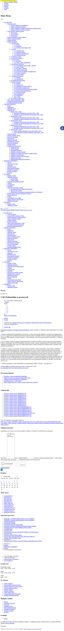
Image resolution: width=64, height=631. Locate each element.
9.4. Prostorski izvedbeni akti (21, 88)
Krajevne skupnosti (12, 137)
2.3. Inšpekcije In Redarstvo (21, 53)
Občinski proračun (12, 140)
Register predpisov (12, 41)
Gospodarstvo (11, 184)
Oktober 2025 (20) (9, 510)
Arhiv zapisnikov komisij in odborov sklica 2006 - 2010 (28, 132)
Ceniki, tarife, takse (9, 592)
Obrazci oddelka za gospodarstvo (19, 25)
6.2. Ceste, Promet (19, 67)
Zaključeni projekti (12, 205)
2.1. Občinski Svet (19, 50)
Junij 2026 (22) (8, 499)
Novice (9, 162)
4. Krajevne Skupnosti (16, 58)
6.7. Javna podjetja (19, 74)
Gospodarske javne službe (14, 198)
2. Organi (13, 49)
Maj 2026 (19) (8, 500)
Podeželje (9, 186)
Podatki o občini (11, 175)
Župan (9, 105)
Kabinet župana (15, 149)
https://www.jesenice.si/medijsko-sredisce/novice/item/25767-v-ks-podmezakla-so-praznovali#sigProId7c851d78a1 (31, 421)
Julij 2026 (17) (8, 497)
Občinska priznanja (12, 177)
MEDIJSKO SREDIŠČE (10, 161)
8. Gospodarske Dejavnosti (18, 80)
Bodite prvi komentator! (10, 315)
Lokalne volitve (11, 144)
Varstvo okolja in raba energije (15, 199)
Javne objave (14, 35)
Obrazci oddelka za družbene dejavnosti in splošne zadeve (26, 28)
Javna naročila (14, 34)
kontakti (6, 3)
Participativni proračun (13, 141)
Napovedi (9, 165)
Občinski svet (10, 110)
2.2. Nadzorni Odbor (19, 52)
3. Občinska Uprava (16, 56)
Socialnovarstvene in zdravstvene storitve (21, 189)
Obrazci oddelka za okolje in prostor (20, 30)
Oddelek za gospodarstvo (17, 155)
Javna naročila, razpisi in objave (15, 31)
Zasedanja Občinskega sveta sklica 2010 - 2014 (26, 126)
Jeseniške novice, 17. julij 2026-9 (13, 380)
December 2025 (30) (9, 507)
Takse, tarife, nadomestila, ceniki (15, 99)
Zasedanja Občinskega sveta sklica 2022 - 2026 (26, 113)
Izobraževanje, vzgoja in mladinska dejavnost (19, 193)
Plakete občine (14, 180)
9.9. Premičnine (18, 95)
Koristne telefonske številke (14, 102)
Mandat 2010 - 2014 (16, 125)
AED (5, 9)
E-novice (9, 172)
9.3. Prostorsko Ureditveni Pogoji (23, 86)
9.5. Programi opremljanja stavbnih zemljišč (25, 89)
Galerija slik (7, 327)
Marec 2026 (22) (8, 503)
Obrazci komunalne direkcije (18, 27)
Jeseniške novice (11, 166)
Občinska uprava (11, 108)
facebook (6, 5)
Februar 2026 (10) (9, 504)
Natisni (6, 318)
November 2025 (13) (9, 509)
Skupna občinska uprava (13, 135)
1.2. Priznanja (17, 46)
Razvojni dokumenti (12, 143)
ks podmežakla (4, 368)
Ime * (16, 458)
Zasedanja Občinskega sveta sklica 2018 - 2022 (26, 117)
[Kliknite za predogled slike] (15, 330)
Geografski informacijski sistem (15, 101)
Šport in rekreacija (12, 195)
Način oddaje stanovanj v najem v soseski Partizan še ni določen (21, 382)
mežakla (20, 368)
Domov (6, 545)
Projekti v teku (11, 204)
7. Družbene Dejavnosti (17, 76)
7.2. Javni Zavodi (18, 79)
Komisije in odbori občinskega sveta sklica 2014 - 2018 (28, 123)
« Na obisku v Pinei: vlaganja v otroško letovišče (14, 423)
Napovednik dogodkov (13, 168)
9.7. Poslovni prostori (19, 92)
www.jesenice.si (8, 560)
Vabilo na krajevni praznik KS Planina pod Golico (17, 378)
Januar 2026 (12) (8, 506)
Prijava (6, 618)
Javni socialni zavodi (16, 190)
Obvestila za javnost (12, 163)
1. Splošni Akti (14, 43)
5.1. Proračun (17, 61)
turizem (6, 6)
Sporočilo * (4, 458)
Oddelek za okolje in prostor (18, 152)
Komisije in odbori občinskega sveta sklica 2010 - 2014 (28, 128)
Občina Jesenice (15, 147)
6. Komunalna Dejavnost (17, 64)
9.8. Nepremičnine (19, 94)
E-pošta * (36, 458)
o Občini (6, 8)
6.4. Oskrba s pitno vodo (20, 70)
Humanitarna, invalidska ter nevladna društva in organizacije (26, 192)
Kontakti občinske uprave (14, 146)
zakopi (24, 368)
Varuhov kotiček (11, 40)
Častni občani (14, 178)
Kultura (9, 196)
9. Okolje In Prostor (16, 82)
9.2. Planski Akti (18, 85)
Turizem (9, 183)
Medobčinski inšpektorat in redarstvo (20, 159)
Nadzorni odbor (11, 134)
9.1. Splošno (17, 83)
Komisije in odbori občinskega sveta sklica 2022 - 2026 (28, 114)
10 (1, 483)
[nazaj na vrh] (2, 469)
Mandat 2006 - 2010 (16, 129)
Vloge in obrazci (11, 24)
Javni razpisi (14, 32)
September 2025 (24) (9, 512)
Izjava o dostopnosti (36, 629)
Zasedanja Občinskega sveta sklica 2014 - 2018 (26, 122)
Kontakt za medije (12, 171)
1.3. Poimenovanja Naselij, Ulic (22, 47)
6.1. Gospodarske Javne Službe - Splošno (25, 65)
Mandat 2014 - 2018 (16, 120)
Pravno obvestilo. (10, 623)
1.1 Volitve (17, 44)
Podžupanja (10, 107)
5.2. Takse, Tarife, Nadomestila (22, 62)
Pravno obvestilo (28, 629)
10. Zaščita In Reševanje (17, 98)
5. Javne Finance (15, 59)
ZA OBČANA (8, 22)
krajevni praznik (13, 368)
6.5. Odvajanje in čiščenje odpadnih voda (25, 71)
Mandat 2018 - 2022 (16, 116)
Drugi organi (10, 138)
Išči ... (2, 208)
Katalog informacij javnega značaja (16, 37)
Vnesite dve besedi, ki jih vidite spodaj (30, 459)
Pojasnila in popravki (12, 169)
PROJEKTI (7, 202)
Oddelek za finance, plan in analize (20, 156)
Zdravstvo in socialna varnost (15, 187)
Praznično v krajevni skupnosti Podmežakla (15, 376)
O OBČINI (7, 174)
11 (4, 483)
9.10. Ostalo (17, 97)
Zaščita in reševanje (12, 201)
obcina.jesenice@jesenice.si (11, 559)
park (27, 368)
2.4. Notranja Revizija (20, 55)
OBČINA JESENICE (10, 104)
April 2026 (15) (8, 501)
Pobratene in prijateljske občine (15, 181)
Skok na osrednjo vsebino (11, 2)
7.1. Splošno (17, 77)
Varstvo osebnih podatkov (14, 38)
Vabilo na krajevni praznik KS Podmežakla (15, 379)
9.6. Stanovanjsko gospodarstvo (22, 91)
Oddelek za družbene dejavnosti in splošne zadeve (24, 153)
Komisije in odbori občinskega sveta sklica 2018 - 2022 (28, 119)
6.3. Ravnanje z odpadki (20, 68)
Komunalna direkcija (16, 150)
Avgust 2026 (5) (8, 496)
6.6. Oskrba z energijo (20, 73)
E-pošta (6, 320)
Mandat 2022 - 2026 (16, 111)
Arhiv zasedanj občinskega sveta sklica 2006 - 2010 (27, 131)
